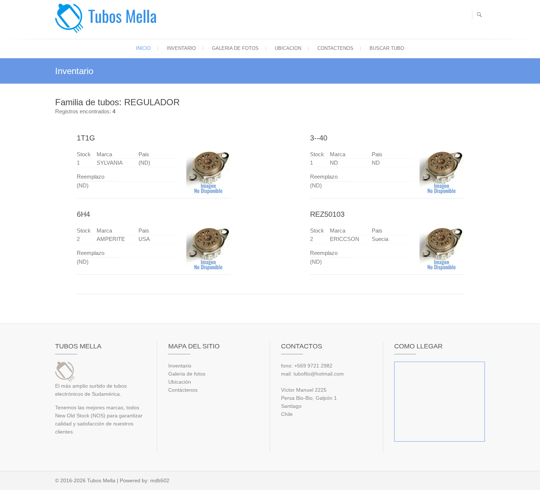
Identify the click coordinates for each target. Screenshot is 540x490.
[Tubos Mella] (107, 18)
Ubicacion (288, 48)
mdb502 (159, 480)
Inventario (181, 48)
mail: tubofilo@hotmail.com (312, 374)
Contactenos (335, 48)
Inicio (143, 48)
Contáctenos (183, 390)
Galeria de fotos (235, 48)
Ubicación (179, 382)
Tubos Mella (101, 480)
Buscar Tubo (387, 48)
